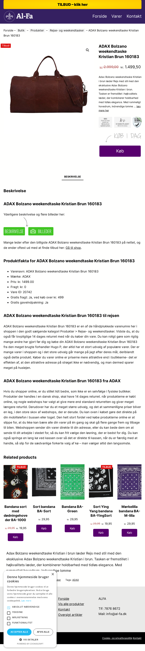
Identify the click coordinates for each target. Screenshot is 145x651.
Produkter (37, 30)
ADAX (75, 579)
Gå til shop (73, 248)
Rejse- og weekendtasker (67, 30)
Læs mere (26, 600)
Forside (8, 30)
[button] (87, 50)
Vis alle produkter (71, 604)
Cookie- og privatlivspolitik (117, 638)
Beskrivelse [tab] (72, 176)
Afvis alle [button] (43, 631)
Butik (21, 30)
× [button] (52, 574)
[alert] (30, 609)
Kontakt (64, 609)
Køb (120, 151)
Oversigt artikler (70, 615)
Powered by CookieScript (30, 643)
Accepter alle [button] (19, 631)
